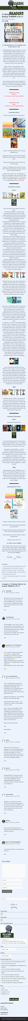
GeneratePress (23, 1019)
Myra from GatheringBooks (13, 842)
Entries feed (4, 990)
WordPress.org (5, 994)
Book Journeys (16, 51)
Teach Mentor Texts (19, 66)
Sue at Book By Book (11, 676)
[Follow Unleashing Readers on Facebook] (14, 905)
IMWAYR (5, 564)
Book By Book (7, 729)
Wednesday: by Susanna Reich (14, 157)
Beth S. (8, 768)
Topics (2, 946)
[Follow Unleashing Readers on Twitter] (14, 908)
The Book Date (17, 53)
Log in (2, 988)
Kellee (7, 740)
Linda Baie (9, 591)
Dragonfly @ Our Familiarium (14, 645)
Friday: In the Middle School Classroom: (14, 168)
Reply (5, 609)
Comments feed (5, 992)
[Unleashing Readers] (7, 937)
